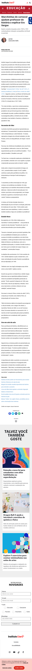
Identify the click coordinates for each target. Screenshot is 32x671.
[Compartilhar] (9, 413)
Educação (16, 8)
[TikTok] (18, 652)
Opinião (20, 12)
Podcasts (10, 12)
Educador (10, 607)
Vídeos (15, 12)
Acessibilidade (16, 645)
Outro (28, 612)
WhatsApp (4, 616)
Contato (16, 642)
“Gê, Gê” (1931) (23, 89)
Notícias (4, 12)
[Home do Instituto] (8, 2)
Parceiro (7, 612)
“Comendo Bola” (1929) (12, 89)
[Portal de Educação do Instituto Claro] (16, 639)
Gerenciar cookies (7, 667)
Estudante (23, 607)
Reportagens (26, 12)
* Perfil (3, 605)
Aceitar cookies (19, 667)
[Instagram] (9, 652)
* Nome (3, 591)
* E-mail (3, 598)
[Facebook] (23, 652)
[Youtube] (14, 652)
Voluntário (18, 612)
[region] (16, 665)
